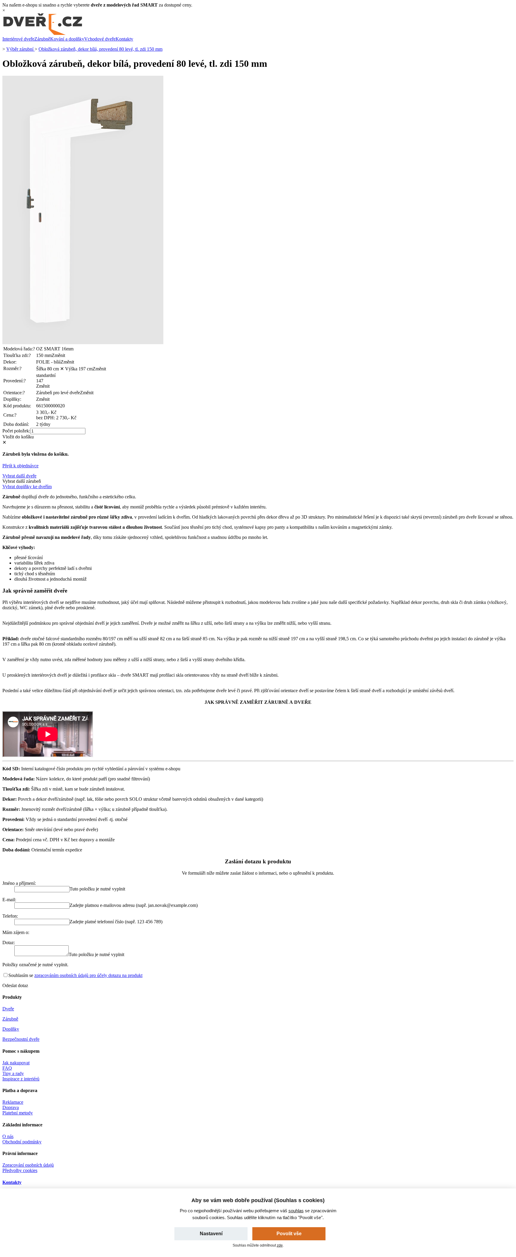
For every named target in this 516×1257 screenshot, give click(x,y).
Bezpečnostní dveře (20, 1039)
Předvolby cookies (19, 1170)
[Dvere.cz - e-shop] (42, 33)
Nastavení (211, 1233)
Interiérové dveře (18, 38)
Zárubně (42, 38)
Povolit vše (289, 1233)
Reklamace (12, 1102)
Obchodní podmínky (22, 1141)
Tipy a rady (13, 1073)
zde (280, 1245)
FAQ (7, 1068)
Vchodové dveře (100, 38)
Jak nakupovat (16, 1062)
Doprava (10, 1107)
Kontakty (124, 38)
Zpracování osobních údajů (28, 1165)
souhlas (296, 1210)
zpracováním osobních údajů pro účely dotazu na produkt (88, 975)
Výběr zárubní (20, 49)
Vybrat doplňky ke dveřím (27, 486)
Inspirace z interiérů (20, 1078)
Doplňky (10, 1029)
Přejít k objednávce (20, 465)
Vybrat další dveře (19, 475)
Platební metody (17, 1112)
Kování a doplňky (67, 38)
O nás (7, 1136)
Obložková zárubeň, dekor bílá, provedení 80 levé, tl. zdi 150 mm (100, 49)
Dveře (8, 1008)
